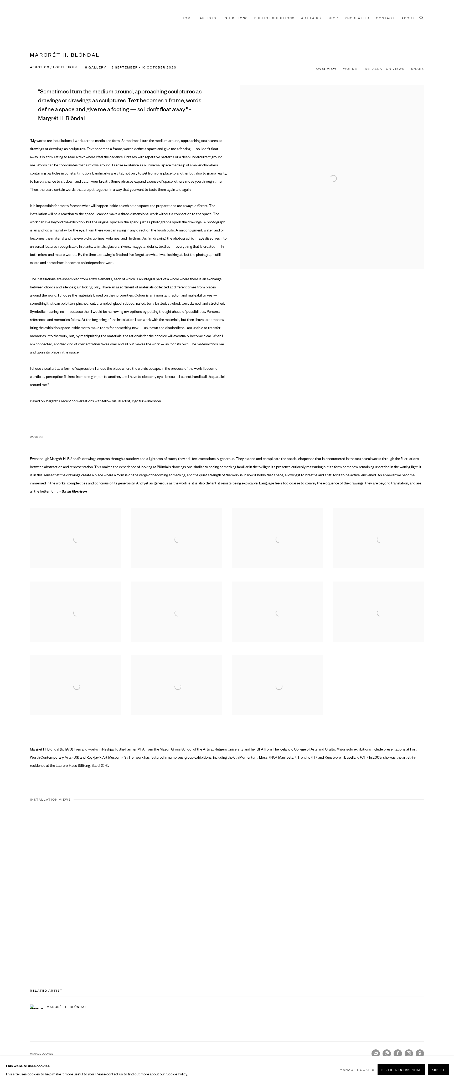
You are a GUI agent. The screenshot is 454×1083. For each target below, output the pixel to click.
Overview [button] (326, 68)
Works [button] (350, 68)
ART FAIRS (311, 17)
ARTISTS (208, 17)
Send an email (387, 1053)
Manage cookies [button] (41, 1053)
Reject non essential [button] (401, 1070)
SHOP (333, 17)
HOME (187, 17)
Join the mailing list (376, 1053)
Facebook (398, 1053)
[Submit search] (421, 17)
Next (433, 889)
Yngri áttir (357, 17)
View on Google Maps (420, 1053)
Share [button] (417, 68)
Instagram (409, 1053)
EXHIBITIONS (235, 17)
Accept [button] (438, 1070)
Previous (21, 889)
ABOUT (408, 17)
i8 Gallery (40, 17)
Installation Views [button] (384, 68)
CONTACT (385, 17)
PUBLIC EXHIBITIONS (274, 17)
